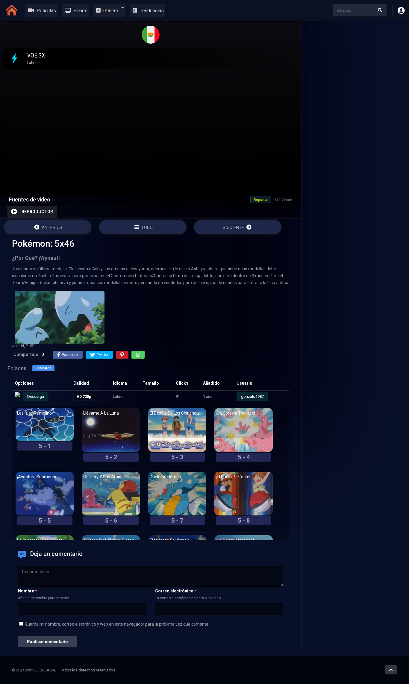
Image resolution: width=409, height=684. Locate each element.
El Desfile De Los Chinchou (174, 413)
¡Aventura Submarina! (37, 476)
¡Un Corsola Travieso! (235, 413)
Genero (110, 10)
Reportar (261, 200)
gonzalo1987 (252, 396)
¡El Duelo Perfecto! (233, 476)
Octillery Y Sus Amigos (104, 476)
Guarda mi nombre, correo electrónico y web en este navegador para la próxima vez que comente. (117, 624)
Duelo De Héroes (165, 476)
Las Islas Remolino (34, 413)
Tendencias (151, 10)
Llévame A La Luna (101, 413)
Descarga (43, 368)
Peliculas (45, 10)
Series (79, 10)
